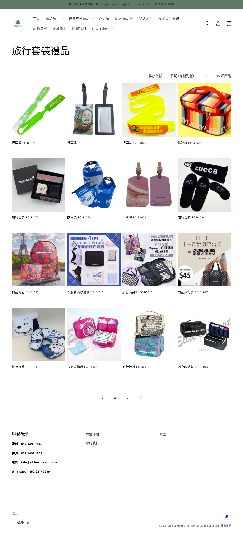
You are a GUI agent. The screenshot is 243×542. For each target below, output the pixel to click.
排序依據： (157, 76)
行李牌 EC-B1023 (134, 217)
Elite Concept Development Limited (188, 525)
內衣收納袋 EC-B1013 (193, 367)
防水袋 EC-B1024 (79, 217)
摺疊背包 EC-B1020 (25, 292)
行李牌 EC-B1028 (23, 143)
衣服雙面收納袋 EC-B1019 (85, 292)
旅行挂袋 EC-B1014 (135, 367)
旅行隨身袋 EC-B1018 (137, 292)
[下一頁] (141, 397)
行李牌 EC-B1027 (79, 143)
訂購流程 (92, 435)
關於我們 (92, 443)
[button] (54, 18)
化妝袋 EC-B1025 (189, 143)
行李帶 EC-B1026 (134, 143)
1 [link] (102, 397)
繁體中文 (23, 523)
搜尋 (162, 435)
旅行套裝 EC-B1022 (25, 217)
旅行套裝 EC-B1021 (191, 217)
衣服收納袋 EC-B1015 (82, 367)
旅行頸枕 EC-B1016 (25, 367)
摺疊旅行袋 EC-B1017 (193, 292)
